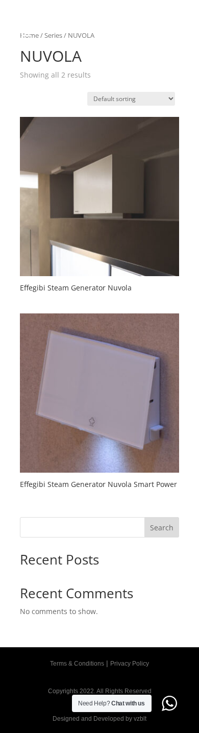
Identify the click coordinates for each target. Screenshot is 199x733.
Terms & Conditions (77, 663)
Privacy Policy (129, 663)
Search (161, 527)
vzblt (140, 718)
